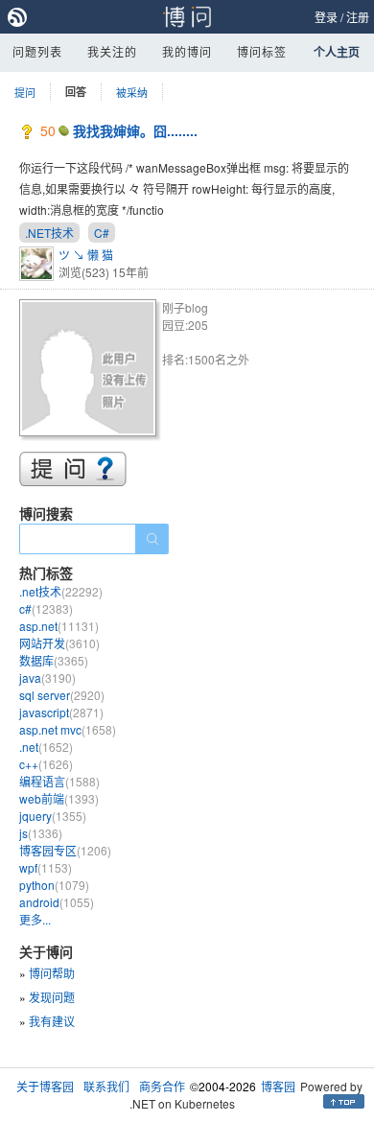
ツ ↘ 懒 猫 (85, 254)
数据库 (53, 660)
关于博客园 (45, 1086)
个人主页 (337, 51)
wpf (45, 867)
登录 (326, 17)
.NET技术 (49, 232)
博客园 (278, 1086)
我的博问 (187, 51)
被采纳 (132, 92)
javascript (61, 712)
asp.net (59, 626)
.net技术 (61, 591)
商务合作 (162, 1086)
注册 (357, 17)
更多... (35, 919)
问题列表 (37, 51)
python (54, 885)
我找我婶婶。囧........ (135, 130)
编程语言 (59, 781)
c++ (46, 764)
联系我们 (106, 1086)
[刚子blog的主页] (90, 370)
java (47, 677)
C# (101, 232)
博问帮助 (52, 973)
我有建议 (52, 1021)
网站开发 (59, 643)
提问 (24, 92)
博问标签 (262, 51)
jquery (52, 815)
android (56, 902)
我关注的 (112, 51)
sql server (62, 695)
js (40, 833)
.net (46, 746)
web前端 (59, 798)
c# (46, 608)
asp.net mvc (67, 729)
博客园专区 (65, 850)
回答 (75, 91)
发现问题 (52, 997)
